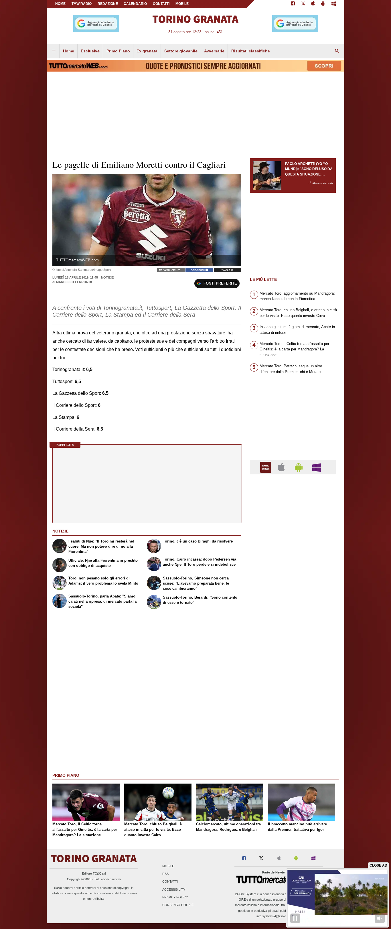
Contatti (170, 881)
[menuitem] (54, 51)
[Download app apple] (313, 4)
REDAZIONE (108, 3)
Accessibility (173, 889)
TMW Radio (82, 3)
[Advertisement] (293, 701)
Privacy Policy (175, 897)
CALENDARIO (135, 3)
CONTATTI (161, 3)
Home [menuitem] (68, 51)
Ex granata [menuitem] (147, 51)
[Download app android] (323, 4)
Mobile (168, 866)
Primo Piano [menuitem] (118, 51)
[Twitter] (303, 4)
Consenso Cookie (177, 905)
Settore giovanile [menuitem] (181, 51)
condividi (198, 270)
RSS (165, 874)
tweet (226, 270)
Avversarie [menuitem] (214, 51)
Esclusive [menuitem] (90, 51)
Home (60, 3)
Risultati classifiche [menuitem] (250, 51)
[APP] (266, 467)
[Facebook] (293, 4)
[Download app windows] (333, 4)
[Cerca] (337, 51)
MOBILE (182, 3)
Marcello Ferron (72, 282)
